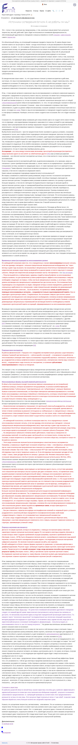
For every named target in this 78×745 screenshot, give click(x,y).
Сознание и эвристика (10, 687)
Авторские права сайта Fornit (40, 743)
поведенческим (51, 401)
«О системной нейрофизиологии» (23, 18)
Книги (42, 11)
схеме (18, 110)
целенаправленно (52, 634)
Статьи (35, 11)
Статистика (55, 743)
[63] (34, 345)
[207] (3, 323)
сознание (56, 35)
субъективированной (9, 103)
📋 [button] (31, 15)
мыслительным (65, 401)
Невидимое (6, 168)
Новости (29, 11)
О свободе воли (7, 724)
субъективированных (9, 462)
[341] (49, 154)
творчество (11, 37)
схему (57, 326)
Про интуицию (67, 272)
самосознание (65, 35)
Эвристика (23, 610)
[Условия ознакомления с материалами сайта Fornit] (74, 5)
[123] (16, 129)
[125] (60, 636)
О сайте (48, 11)
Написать (5, 743)
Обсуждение (6, 733)
